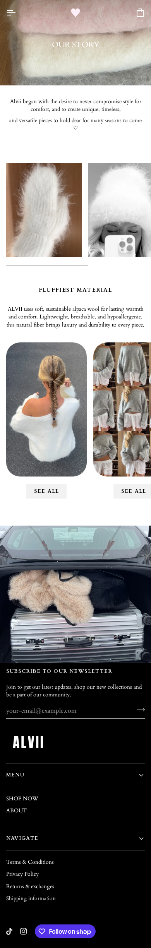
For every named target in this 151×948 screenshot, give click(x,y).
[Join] (138, 710)
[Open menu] (17, 12)
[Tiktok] (9, 931)
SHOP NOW (22, 798)
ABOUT (16, 810)
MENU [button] (15, 774)
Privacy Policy (22, 874)
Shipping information (31, 898)
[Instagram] (23, 931)
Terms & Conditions (30, 862)
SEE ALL (46, 491)
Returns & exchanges (30, 886)
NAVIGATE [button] (22, 838)
